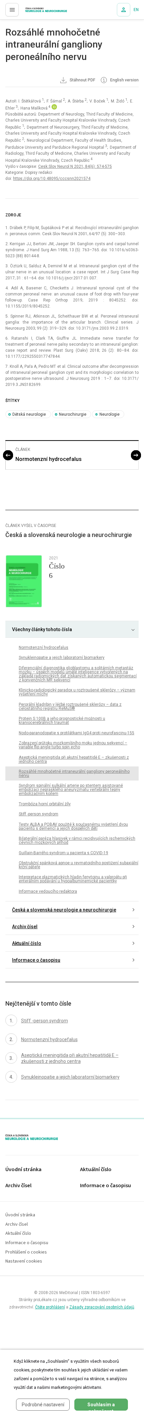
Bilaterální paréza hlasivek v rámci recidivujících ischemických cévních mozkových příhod (77, 840)
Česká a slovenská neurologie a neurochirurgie (64, 910)
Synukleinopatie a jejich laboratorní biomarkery (61, 657)
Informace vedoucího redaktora (48, 891)
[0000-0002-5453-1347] (54, 108)
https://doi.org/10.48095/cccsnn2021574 (51, 178)
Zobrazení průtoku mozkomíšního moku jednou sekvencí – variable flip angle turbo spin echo (73, 745)
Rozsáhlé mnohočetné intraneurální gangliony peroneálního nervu (74, 773)
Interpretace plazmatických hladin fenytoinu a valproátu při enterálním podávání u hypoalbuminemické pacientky (73, 879)
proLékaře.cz (34, 11)
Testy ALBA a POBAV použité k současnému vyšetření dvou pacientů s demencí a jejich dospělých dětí (73, 826)
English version (124, 80)
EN (136, 9)
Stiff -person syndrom (38, 814)
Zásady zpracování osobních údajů (101, 1307)
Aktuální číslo (26, 943)
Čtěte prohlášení (50, 1307)
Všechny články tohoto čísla (42, 629)
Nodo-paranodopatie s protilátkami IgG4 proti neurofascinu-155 (76, 733)
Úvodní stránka (23, 1169)
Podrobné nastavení (43, 1404)
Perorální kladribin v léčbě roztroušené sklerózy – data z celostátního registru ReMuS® (70, 706)
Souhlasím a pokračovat (101, 1406)
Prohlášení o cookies (26, 1252)
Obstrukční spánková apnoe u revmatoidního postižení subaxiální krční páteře (78, 865)
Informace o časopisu (36, 960)
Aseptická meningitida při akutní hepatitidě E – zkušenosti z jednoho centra (74, 759)
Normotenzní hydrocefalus (48, 459)
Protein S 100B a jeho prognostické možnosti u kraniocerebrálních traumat (62, 720)
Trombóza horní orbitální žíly (45, 804)
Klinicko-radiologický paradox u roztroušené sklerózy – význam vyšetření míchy (77, 692)
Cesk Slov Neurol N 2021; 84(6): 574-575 (75, 166)
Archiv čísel (25, 926)
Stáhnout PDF (82, 80)
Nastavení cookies (23, 1261)
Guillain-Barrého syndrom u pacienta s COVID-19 (63, 853)
